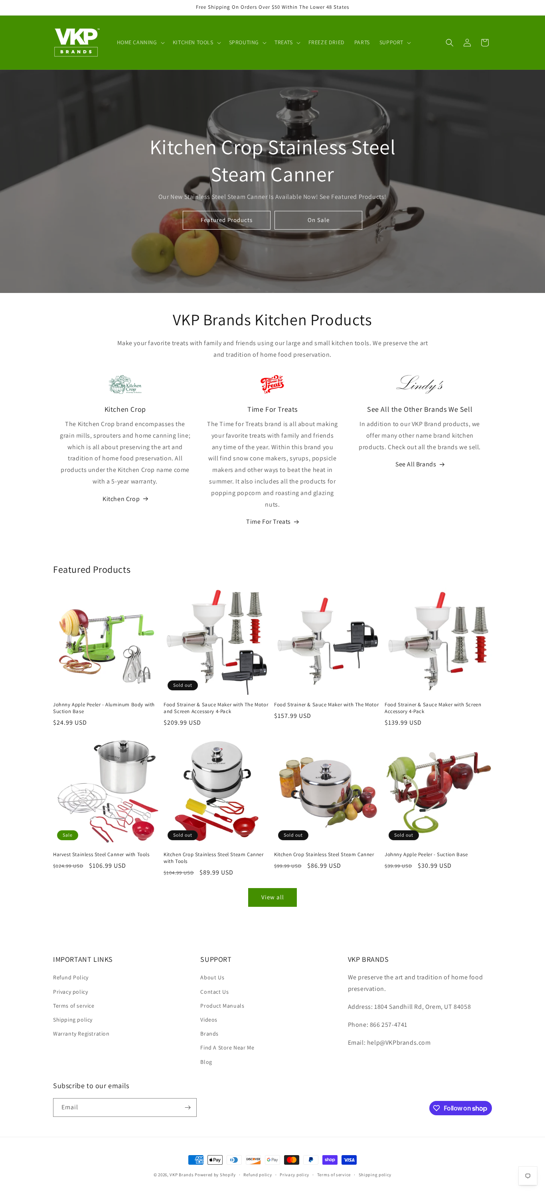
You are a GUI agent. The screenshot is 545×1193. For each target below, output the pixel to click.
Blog (206, 1061)
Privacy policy (70, 991)
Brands (209, 1033)
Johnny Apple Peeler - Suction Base (426, 854)
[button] (140, 42)
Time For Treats (268, 521)
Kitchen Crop (121, 499)
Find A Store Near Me (227, 1047)
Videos (208, 1019)
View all (272, 897)
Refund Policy (71, 977)
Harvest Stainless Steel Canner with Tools (101, 854)
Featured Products (227, 220)
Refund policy (257, 1174)
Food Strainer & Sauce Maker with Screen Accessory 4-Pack (433, 708)
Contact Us (214, 991)
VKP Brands (182, 1174)
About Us (212, 977)
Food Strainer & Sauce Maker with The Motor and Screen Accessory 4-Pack (216, 708)
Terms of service (74, 1005)
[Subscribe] (187, 1107)
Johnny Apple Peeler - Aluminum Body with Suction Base (104, 708)
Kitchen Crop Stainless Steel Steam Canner (324, 854)
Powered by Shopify (215, 1174)
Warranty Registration (81, 1033)
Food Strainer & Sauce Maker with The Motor (326, 705)
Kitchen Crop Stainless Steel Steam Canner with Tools (214, 858)
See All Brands (415, 464)
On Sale (319, 220)
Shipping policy (73, 1019)
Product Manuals (222, 1005)
